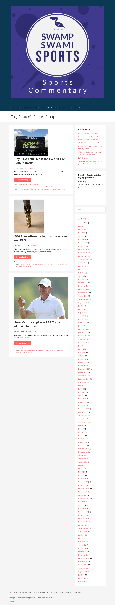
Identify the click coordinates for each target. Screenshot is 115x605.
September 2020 (83, 459)
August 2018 (82, 532)
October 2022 (82, 376)
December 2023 (83, 329)
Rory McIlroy (54, 350)
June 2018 (81, 538)
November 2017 (83, 562)
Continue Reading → (23, 180)
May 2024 (81, 313)
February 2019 (83, 512)
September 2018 (83, 528)
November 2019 (83, 492)
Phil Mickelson (22, 189)
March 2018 (82, 548)
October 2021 (82, 415)
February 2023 (83, 362)
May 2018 (81, 542)
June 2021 (81, 429)
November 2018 (83, 522)
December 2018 (83, 518)
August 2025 (82, 263)
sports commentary (34, 184)
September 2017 (83, 568)
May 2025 (81, 273)
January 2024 (82, 326)
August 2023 (82, 342)
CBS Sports (24, 350)
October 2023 (82, 336)
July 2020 (81, 465)
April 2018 (81, 545)
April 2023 (81, 356)
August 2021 (82, 422)
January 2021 (82, 445)
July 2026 (81, 226)
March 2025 (82, 279)
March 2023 (82, 359)
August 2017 (82, 572)
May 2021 (81, 432)
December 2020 (83, 449)
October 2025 (82, 256)
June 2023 (81, 349)
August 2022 (82, 382)
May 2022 (81, 392)
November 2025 (83, 253)
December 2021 (83, 409)
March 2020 (82, 479)
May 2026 (81, 233)
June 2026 (81, 230)
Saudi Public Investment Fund (34, 189)
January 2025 (82, 286)
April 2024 (81, 316)
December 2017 (83, 558)
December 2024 (83, 289)
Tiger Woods (61, 189)
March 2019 (82, 509)
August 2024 (82, 303)
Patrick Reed (58, 187)
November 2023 (83, 332)
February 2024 (83, 323)
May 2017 (81, 582)
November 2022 (83, 372)
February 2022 (83, 402)
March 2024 (82, 319)
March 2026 (82, 240)
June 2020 (81, 469)
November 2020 (83, 452)
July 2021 (81, 425)
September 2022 (83, 379)
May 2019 (81, 502)
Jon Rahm (46, 187)
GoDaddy (12, 601)
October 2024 (82, 296)
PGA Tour (48, 350)
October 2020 (82, 455)
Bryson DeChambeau (37, 187)
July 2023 (81, 346)
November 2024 (83, 293)
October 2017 (82, 565)
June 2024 (81, 309)
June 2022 (81, 389)
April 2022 (81, 396)
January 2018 (82, 555)
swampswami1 (31, 168)
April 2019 (81, 505)
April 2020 (81, 475)
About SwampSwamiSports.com (20, 108)
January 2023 (82, 366)
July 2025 (81, 266)
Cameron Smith (48, 264)
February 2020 (83, 482)
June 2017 (81, 578)
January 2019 (82, 515)
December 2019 (83, 489)
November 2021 (83, 412)
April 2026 (81, 236)
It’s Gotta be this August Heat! (88, 134)
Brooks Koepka (25, 187)
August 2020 (82, 462)
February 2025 (83, 283)
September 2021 (83, 419)
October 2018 (82, 525)
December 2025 (83, 250)
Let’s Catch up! (83, 158)
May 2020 (81, 472)
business (22, 184)
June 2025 (81, 269)
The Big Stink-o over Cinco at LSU (89, 143)
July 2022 (81, 386)
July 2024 (81, 306)
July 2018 (81, 535)
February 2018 (83, 552)
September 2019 (83, 499)
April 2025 (81, 276)
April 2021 (81, 435)
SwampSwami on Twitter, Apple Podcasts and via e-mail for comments (57, 108)
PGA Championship (38, 350)
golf (27, 184)
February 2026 (83, 243)
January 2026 (82, 246)
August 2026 (82, 223)
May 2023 (81, 352)
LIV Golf (52, 187)
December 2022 (83, 369)
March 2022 (82, 399)
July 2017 (81, 575)
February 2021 (83, 442)
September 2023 (83, 339)
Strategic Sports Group (50, 189)
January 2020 (82, 485)
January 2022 (82, 406)
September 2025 (83, 259)
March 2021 (82, 439)
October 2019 (82, 495)
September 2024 (83, 299)
